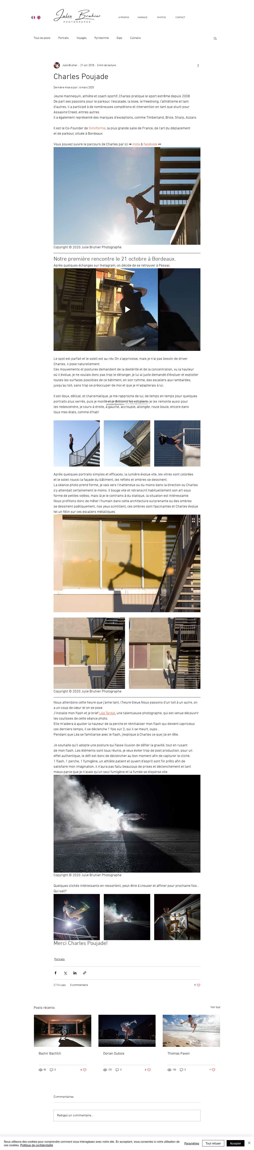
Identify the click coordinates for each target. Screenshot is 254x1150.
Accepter (235, 1143)
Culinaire (135, 38)
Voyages (82, 38)
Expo (119, 38)
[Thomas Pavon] (191, 1031)
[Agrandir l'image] (77, 443)
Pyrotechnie (101, 38)
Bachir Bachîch (50, 1054)
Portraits (63, 38)
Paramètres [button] (191, 1143)
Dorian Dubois (113, 1054)
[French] (33, 17)
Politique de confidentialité (36, 1145)
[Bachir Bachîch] (62, 1031)
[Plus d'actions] (198, 65)
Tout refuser (213, 1143)
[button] (161, 17)
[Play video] (127, 309)
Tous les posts (42, 38)
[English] (38, 17)
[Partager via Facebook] (55, 973)
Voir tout (215, 1007)
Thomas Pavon (178, 1054)
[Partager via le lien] (85, 973)
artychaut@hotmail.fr (115, 404)
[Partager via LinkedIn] (75, 973)
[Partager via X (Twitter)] (65, 973)
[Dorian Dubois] (127, 1031)
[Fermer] (249, 1143)
